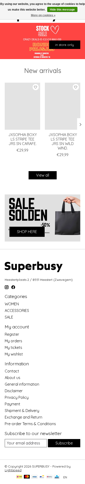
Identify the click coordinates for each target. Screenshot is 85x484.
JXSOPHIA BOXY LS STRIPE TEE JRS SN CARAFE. (22, 139)
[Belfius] (49, 477)
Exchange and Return (23, 417)
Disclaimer (14, 390)
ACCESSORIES (17, 310)
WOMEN (12, 304)
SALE (9, 317)
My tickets (13, 347)
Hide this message (62, 9)
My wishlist (14, 354)
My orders (13, 341)
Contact (12, 371)
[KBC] (57, 477)
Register (12, 334)
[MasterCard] (27, 477)
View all (42, 175)
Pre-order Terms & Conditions (30, 423)
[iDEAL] (19, 477)
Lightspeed (13, 470)
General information (22, 384)
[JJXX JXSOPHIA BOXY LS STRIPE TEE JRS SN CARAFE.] (22, 106)
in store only (64, 45)
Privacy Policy (17, 397)
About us (12, 377)
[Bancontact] (42, 477)
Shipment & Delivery (22, 410)
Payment (12, 404)
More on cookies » (43, 15)
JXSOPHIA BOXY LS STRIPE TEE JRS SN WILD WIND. (62, 141)
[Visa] (34, 477)
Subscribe (64, 443)
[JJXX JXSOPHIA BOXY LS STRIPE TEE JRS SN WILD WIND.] (62, 106)
